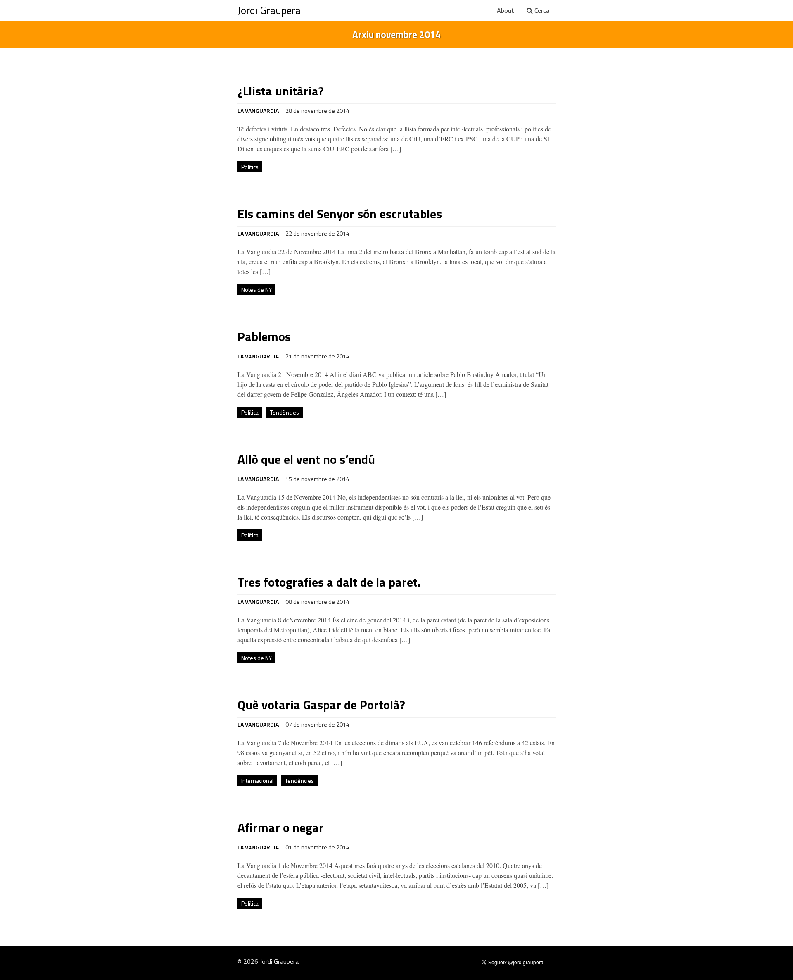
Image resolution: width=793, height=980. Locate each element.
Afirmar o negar (280, 827)
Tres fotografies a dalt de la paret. (329, 581)
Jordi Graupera (269, 10)
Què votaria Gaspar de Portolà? (321, 704)
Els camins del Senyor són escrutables (339, 213)
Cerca (541, 10)
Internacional (257, 780)
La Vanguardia (258, 110)
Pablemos (264, 336)
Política (250, 166)
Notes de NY (256, 289)
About (505, 10)
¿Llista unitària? (280, 90)
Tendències (284, 412)
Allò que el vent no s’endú (306, 459)
